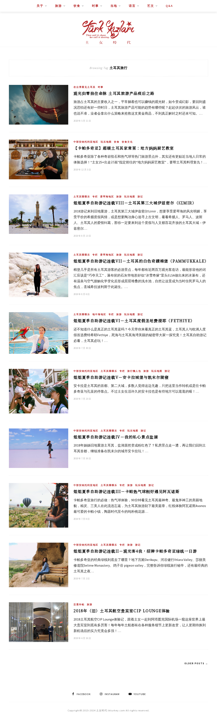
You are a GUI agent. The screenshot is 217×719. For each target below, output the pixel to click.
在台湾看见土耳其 (85, 87)
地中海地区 (99, 314)
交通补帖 (79, 604)
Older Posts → (196, 663)
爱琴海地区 (107, 196)
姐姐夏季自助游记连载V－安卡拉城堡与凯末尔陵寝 (121, 377)
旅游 (58, 6)
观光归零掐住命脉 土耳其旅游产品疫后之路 (114, 93)
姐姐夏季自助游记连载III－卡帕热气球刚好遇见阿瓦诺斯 (126, 491)
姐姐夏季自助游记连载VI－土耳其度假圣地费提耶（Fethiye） (134, 320)
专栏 (95, 196)
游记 (140, 196)
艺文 (150, 6)
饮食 (77, 6)
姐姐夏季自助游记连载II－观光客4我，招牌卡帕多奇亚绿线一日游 (135, 551)
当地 (113, 6)
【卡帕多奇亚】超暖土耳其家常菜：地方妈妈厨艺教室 (124, 148)
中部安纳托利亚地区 (86, 141)
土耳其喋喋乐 (82, 196)
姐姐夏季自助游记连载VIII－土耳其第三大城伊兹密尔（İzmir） (135, 202)
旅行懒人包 (134, 370)
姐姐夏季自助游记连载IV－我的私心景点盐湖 (116, 437)
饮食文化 (127, 141)
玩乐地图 (106, 141)
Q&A (169, 6)
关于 (40, 6)
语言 (132, 6)
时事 (95, 6)
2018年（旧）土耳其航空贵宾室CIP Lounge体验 (122, 610)
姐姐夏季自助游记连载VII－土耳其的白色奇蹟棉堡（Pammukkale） (141, 261)
